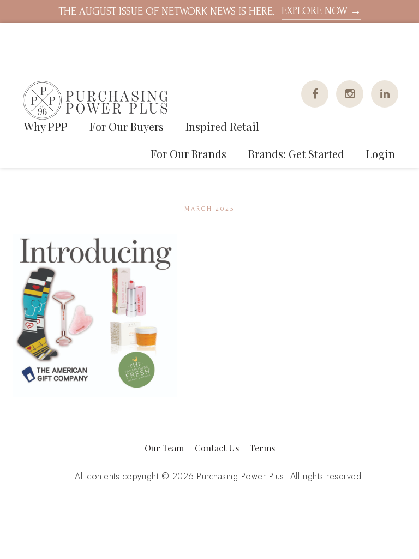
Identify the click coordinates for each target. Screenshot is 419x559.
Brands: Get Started (296, 153)
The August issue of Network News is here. (209, 11)
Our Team (164, 448)
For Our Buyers (126, 126)
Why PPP (46, 126)
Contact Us (217, 448)
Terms (262, 448)
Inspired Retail (222, 126)
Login (380, 153)
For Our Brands (188, 153)
